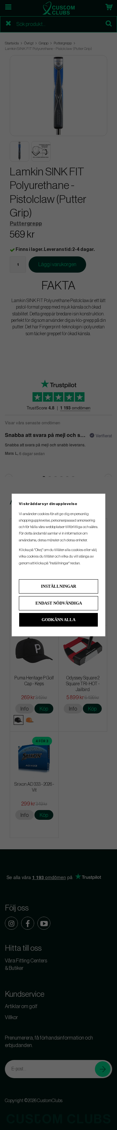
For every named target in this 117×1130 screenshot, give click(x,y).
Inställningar (58, 586)
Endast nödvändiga (58, 603)
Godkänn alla (58, 619)
